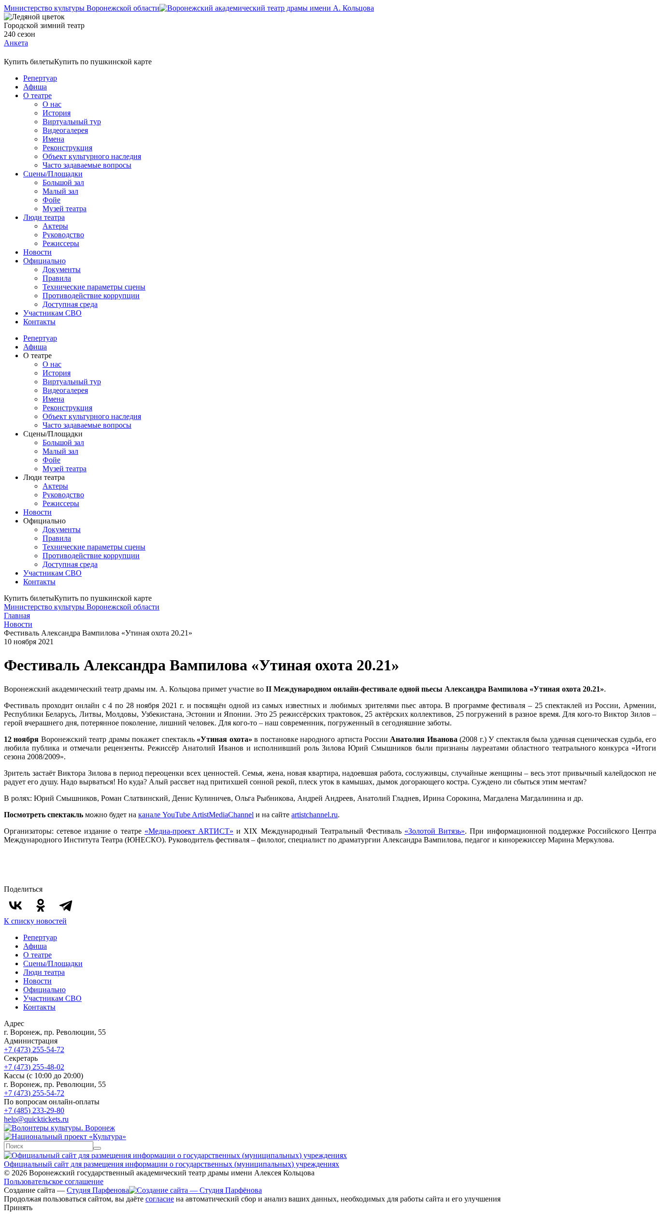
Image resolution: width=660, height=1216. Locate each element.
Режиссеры (61, 243)
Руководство (63, 235)
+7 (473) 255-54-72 (34, 1049)
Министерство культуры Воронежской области (81, 8)
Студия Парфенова (98, 1190)
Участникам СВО (52, 313)
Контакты (39, 322)
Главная (17, 615)
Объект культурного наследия (92, 156)
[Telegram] (65, 905)
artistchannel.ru (314, 815)
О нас (52, 104)
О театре (37, 95)
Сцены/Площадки (53, 174)
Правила (57, 278)
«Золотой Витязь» (434, 831)
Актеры (55, 226)
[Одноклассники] (40, 905)
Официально (44, 261)
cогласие (159, 1199)
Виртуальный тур (72, 121)
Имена (53, 139)
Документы (62, 269)
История (57, 113)
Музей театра (64, 208)
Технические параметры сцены (94, 287)
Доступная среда (70, 304)
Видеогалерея (65, 130)
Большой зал (63, 182)
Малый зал (60, 191)
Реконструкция (67, 148)
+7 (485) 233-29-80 (34, 1110)
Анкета (16, 43)
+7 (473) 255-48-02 (34, 1067)
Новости (37, 252)
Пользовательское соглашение (53, 1181)
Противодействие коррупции (91, 295)
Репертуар (40, 78)
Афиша (35, 87)
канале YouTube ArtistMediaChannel (196, 815)
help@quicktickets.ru (36, 1119)
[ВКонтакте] (15, 905)
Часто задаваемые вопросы (87, 165)
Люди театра (44, 217)
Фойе (51, 200)
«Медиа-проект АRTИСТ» (188, 831)
